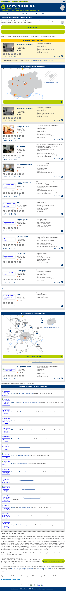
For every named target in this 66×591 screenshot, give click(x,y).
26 (17, 242)
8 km (20, 152)
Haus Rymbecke (21, 253)
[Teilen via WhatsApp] (39, 585)
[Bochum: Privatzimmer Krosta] (9, 239)
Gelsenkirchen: (15, 429)
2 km (20, 132)
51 (17, 300)
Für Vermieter (14, 589)
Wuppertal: (14, 525)
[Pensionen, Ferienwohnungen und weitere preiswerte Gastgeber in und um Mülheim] (6, 472)
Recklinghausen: (15, 498)
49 (17, 372)
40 (17, 170)
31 (17, 259)
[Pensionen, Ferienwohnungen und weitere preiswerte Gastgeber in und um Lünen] (6, 455)
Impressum (50, 589)
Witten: (13, 516)
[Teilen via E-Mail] (43, 585)
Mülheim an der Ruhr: (16, 471)
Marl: (12, 463)
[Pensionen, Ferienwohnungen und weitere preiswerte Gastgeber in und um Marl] (6, 463)
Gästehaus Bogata (22, 219)
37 (17, 208)
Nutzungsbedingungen (38, 589)
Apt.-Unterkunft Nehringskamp (25, 44)
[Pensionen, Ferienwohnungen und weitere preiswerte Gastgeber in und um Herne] (6, 447)
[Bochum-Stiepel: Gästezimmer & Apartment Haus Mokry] (9, 205)
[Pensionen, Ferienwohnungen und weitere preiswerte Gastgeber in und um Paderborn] (6, 489)
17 (17, 276)
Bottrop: (13, 393)
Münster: (13, 480)
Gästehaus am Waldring (23, 126)
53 (17, 50)
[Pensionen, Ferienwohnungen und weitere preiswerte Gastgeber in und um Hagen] (6, 439)
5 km (20, 170)
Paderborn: (14, 489)
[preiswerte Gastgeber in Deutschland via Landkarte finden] (62, 8)
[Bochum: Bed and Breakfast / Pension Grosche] (9, 297)
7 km (20, 50)
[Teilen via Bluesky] (35, 585)
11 (17, 225)
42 (17, 132)
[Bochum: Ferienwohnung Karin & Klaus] (9, 168)
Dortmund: (14, 412)
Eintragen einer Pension (44, 568)
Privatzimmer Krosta (22, 236)
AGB (29, 589)
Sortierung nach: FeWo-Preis (43, 102)
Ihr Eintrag (23, 1)
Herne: (12, 447)
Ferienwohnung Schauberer (24, 366)
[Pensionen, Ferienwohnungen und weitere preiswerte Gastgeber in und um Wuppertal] (6, 524)
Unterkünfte (5, 1)
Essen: (12, 421)
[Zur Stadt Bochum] (51, 325)
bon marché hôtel (21, 270)
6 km (20, 225)
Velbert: (13, 507)
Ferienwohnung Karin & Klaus (24, 164)
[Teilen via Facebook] (31, 585)
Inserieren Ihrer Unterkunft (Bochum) (23, 568)
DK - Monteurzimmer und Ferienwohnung (23, 145)
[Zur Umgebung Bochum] (51, 80)
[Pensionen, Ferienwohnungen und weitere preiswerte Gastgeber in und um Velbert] (6, 508)
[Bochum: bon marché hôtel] (9, 273)
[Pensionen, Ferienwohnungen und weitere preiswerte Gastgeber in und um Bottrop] (6, 393)
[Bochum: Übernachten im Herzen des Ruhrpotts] (9, 186)
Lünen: (12, 455)
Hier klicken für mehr (42, 60)
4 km (20, 259)
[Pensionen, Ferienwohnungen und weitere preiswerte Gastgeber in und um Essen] (6, 421)
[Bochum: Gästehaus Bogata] (9, 222)
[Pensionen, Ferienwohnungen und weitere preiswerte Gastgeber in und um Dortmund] (6, 411)
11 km (21, 372)
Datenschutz (23, 589)
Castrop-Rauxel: (15, 402)
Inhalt (14, 1)
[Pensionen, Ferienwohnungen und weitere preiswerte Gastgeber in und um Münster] (6, 480)
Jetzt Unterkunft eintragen (54, 561)
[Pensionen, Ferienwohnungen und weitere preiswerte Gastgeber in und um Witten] (6, 516)
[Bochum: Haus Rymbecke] (9, 256)
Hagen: (13, 438)
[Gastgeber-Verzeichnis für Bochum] (3, 6)
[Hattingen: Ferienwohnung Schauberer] (9, 369)
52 (17, 189)
